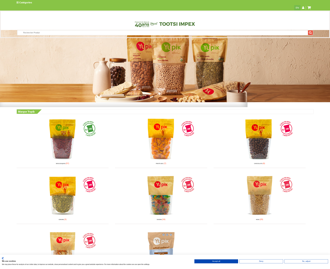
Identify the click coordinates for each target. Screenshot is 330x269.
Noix (259, 219)
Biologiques (62, 163)
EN (297, 7)
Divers (161, 219)
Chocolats (259, 163)
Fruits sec (161, 163)
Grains (63, 219)
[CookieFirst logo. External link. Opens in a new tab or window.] (3, 258)
